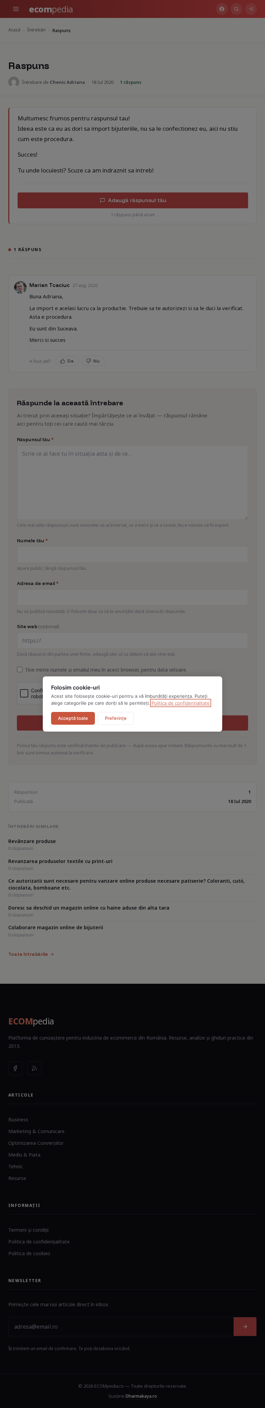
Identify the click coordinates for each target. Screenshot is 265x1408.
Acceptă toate (73, 718)
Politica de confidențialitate (180, 703)
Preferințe (116, 718)
